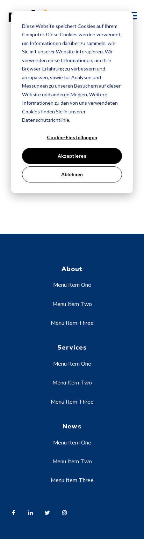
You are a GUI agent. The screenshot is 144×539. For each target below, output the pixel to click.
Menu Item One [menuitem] (72, 285)
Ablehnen (72, 174)
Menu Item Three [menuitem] (72, 323)
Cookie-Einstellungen (72, 137)
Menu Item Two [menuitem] (72, 304)
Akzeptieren (72, 156)
